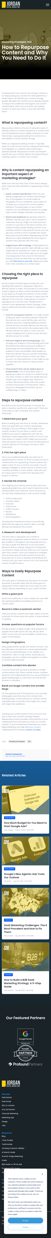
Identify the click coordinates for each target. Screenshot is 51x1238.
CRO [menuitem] (4, 1125)
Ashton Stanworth (14, 754)
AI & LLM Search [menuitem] (8, 1109)
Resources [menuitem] (7, 1133)
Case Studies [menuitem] (7, 1140)
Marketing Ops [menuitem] (8, 1117)
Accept (25, 1220)
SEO (29, 41)
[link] (11, 4)
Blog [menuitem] (3, 1136)
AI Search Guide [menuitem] (8, 1152)
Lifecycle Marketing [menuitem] (10, 1113)
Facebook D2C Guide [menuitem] (11, 1168)
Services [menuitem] (6, 1094)
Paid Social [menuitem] (6, 1101)
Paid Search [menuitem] (7, 1097)
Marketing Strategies (14, 41)
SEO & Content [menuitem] (8, 1105)
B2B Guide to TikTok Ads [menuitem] (12, 1164)
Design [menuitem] (5, 1121)
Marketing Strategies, (17, 741)
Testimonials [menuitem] (7, 1144)
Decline (25, 1227)
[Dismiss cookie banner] (42, 1173)
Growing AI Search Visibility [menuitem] (13, 1148)
